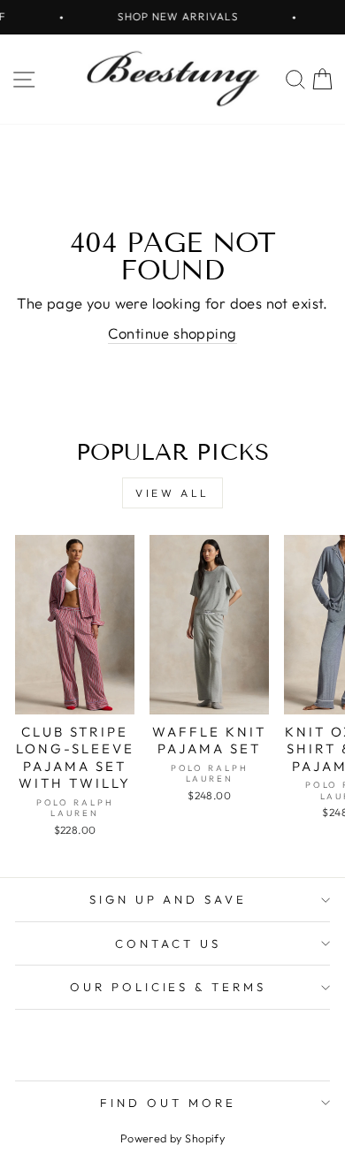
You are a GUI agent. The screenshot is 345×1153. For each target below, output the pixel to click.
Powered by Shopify (172, 1138)
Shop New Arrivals (173, 16)
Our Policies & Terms (168, 987)
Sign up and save (168, 899)
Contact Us (168, 943)
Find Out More (168, 1103)
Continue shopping (172, 333)
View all (172, 493)
